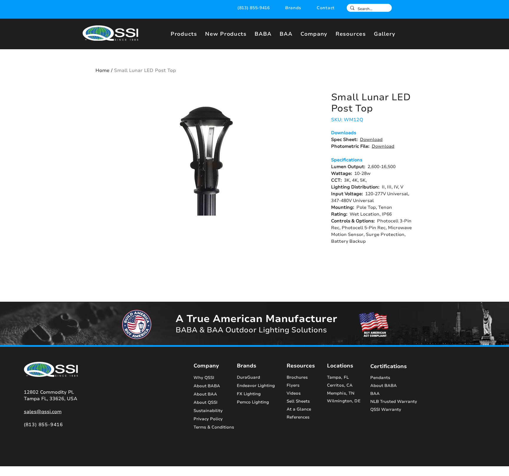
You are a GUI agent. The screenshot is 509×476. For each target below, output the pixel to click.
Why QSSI (204, 377)
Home (102, 70)
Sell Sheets (298, 401)
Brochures (297, 377)
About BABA (207, 386)
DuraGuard (248, 377)
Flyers (293, 385)
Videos (294, 393)
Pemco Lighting (253, 402)
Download (371, 139)
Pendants (380, 377)
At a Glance (299, 409)
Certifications (388, 366)
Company (206, 365)
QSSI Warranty (385, 409)
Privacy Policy (208, 419)
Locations (340, 365)
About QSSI (205, 402)
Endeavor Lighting (256, 385)
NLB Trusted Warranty (393, 401)
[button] (293, 8)
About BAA (205, 394)
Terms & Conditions (210, 427)
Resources (301, 365)
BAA (375, 393)
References (298, 417)
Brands (246, 365)
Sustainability (208, 410)
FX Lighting (249, 394)
